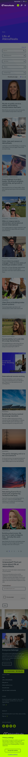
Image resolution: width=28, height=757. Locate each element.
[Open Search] (21, 5)
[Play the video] (18, 5)
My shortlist (17, 1)
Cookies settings (13, 754)
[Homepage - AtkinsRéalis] (8, 5)
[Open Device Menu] (25, 5)
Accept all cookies (13, 750)
